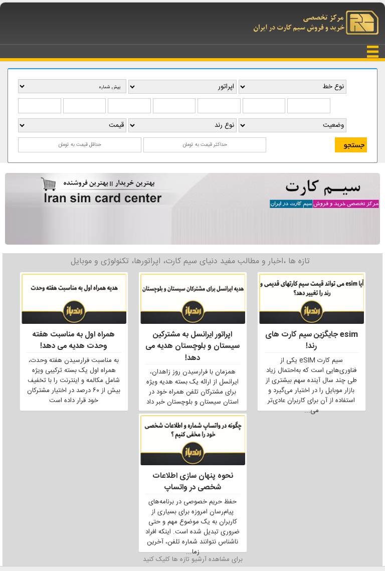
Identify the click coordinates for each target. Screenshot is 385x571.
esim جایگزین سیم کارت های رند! (311, 340)
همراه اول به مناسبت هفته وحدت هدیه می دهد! (74, 340)
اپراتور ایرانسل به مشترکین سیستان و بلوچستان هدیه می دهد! (192, 346)
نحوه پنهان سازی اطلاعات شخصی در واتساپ (192, 482)
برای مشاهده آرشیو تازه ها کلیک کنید (193, 559)
